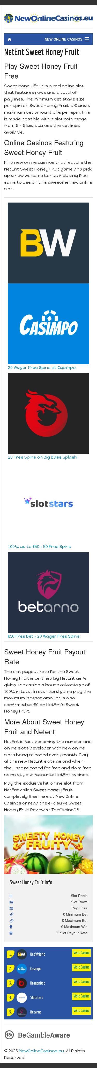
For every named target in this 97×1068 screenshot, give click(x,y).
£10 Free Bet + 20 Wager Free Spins (44, 636)
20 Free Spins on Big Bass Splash (42, 457)
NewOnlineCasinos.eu (41, 1050)
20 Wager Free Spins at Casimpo (42, 367)
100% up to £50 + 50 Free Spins (39, 546)
